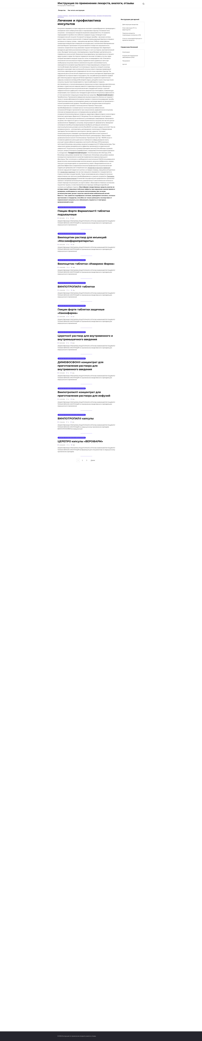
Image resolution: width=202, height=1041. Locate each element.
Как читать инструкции (76, 10)
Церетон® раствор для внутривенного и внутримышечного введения (85, 337)
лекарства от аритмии (67, 172)
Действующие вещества (130, 24)
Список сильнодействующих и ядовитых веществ (132, 39)
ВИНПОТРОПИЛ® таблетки (76, 286)
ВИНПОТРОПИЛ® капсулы (76, 418)
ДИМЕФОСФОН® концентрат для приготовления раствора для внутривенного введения (80, 366)
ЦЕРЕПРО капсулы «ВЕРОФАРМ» (80, 441)
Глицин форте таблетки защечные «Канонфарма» (81, 311)
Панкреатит (126, 61)
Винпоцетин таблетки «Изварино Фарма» (86, 263)
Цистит (124, 64)
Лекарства (61, 10)
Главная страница (63, 15)
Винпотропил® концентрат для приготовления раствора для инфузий (84, 394)
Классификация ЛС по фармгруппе (129, 29)
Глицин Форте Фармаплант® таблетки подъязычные (84, 212)
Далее (93, 460)
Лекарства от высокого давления (99, 168)
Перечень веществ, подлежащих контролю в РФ (131, 34)
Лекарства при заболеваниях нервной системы (82, 15)
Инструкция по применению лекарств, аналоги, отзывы (96, 3)
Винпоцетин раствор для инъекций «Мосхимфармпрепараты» (82, 239)
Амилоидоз (126, 52)
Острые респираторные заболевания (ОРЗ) (130, 56)
